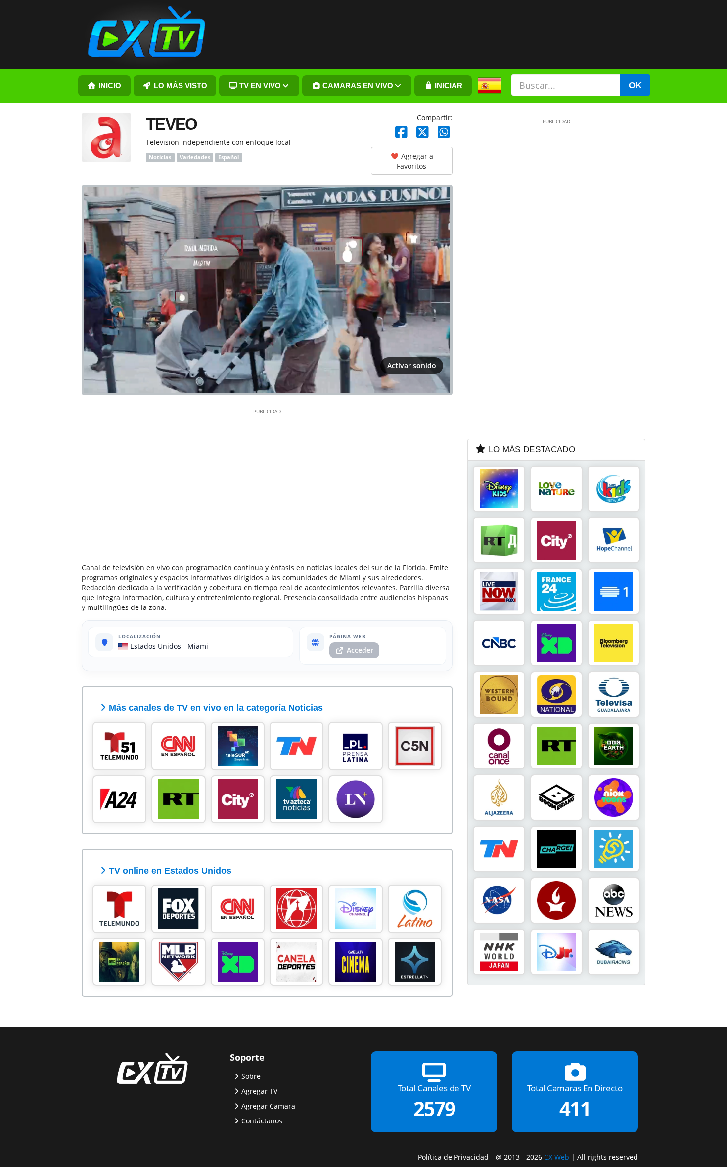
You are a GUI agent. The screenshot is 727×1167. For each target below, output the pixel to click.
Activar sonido (411, 365)
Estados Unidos (154, 646)
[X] (422, 132)
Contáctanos (261, 1120)
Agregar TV (259, 1091)
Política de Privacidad (453, 1157)
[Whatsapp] (444, 132)
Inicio (108, 86)
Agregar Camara (268, 1106)
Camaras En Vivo (356, 86)
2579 (434, 1108)
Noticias (160, 157)
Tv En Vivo (259, 86)
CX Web (556, 1157)
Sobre (251, 1076)
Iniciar (447, 86)
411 (575, 1108)
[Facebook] (401, 132)
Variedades (195, 157)
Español (228, 157)
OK (635, 85)
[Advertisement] (267, 484)
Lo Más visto (179, 86)
